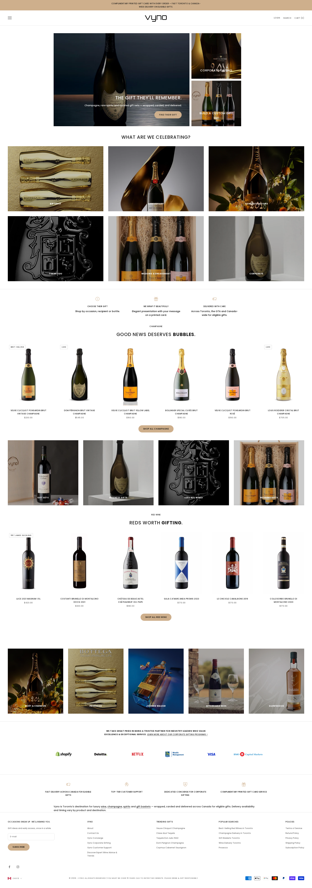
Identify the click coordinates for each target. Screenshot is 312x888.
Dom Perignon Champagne (170, 842)
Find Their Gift (168, 114)
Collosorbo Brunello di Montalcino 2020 (283, 600)
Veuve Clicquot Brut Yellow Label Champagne (130, 412)
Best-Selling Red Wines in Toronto (236, 828)
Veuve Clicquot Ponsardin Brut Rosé (233, 412)
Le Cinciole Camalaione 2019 (232, 598)
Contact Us (93, 833)
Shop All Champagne (156, 428)
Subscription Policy (295, 847)
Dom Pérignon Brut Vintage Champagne (79, 412)
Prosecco (223, 847)
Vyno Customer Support (99, 847)
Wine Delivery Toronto (230, 842)
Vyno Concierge (95, 838)
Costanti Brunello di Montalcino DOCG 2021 (79, 600)
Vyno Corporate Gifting (99, 842)
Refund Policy (292, 833)
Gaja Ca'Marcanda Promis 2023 (181, 598)
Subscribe (19, 846)
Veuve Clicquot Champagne (170, 828)
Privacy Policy (292, 838)
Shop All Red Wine (156, 617)
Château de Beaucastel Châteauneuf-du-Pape (130, 600)
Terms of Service (294, 828)
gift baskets (143, 806)
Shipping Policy (293, 842)
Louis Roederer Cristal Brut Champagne (283, 412)
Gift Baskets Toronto (229, 838)
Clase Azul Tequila (165, 833)
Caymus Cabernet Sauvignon (171, 847)
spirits (126, 806)
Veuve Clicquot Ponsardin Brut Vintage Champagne (28, 412)
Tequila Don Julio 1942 (167, 838)
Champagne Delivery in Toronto (235, 833)
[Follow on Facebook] (9, 866)
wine (103, 806)
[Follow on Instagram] (18, 866)
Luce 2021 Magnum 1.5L (28, 598)
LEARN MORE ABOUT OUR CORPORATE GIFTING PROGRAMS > (177, 734)
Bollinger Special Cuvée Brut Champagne (181, 412)
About (90, 828)
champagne (114, 806)
